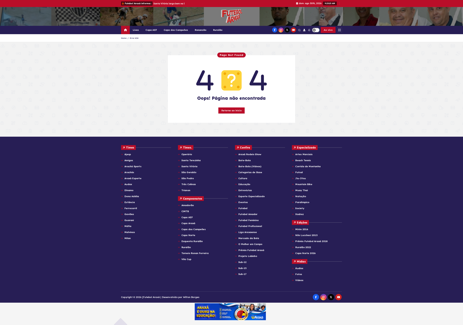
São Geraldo (188, 172)
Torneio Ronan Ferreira (194, 253)
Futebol (242, 208)
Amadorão (187, 205)
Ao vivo (328, 29)
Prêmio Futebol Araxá (251, 250)
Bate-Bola (244, 160)
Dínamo (128, 190)
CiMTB (185, 211)
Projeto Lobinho (247, 256)
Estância (129, 202)
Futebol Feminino (248, 220)
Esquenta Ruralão (192, 241)
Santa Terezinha (191, 160)
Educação (244, 184)
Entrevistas (245, 190)
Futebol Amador (248, 214)
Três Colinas (188, 184)
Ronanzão (200, 29)
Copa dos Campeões (176, 29)
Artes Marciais (304, 154)
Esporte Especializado (251, 196)
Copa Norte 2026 (305, 253)
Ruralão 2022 (303, 247)
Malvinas (129, 232)
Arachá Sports (132, 166)
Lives (136, 29)
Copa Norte (188, 235)
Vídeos (299, 280)
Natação (300, 196)
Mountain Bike (303, 184)
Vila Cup (186, 259)
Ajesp (127, 154)
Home (123, 38)
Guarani (129, 220)
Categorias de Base (250, 172)
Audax (128, 184)
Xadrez (299, 214)
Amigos (128, 160)
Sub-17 (242, 274)
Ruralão (217, 29)
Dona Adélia (131, 196)
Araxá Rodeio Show (249, 154)
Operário (186, 154)
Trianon (185, 190)
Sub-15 (242, 268)
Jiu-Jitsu (300, 178)
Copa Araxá (188, 223)
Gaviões (129, 214)
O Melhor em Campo (250, 244)
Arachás (129, 172)
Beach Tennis (303, 160)
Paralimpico (302, 202)
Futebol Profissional (250, 226)
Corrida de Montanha (308, 166)
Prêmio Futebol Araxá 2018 (311, 241)
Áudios (299, 268)
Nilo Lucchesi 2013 (306, 235)
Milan (127, 238)
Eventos (243, 202)
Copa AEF (151, 29)
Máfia (127, 226)
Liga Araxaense (247, 232)
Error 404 (134, 38)
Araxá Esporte (132, 178)
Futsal (299, 172)
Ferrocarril (130, 208)
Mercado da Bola (248, 238)
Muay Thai (301, 190)
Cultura (242, 178)
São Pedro (187, 178)
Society (299, 208)
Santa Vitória (189, 166)
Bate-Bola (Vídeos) (249, 166)
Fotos (298, 274)
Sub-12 (242, 262)
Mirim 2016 (301, 229)
